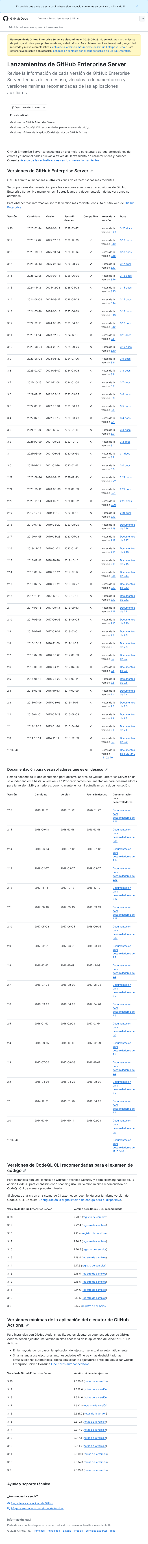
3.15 (113, 291)
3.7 (112, 386)
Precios (78, 1530)
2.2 (112, 718)
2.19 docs (125, 512)
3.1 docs (125, 453)
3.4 (113, 421)
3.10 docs (126, 346)
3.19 (113, 243)
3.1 (112, 457)
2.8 (112, 646)
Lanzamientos (54, 27)
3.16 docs (126, 275)
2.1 (112, 729)
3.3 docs (125, 429)
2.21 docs (125, 489)
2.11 (113, 611)
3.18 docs (126, 251)
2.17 (113, 540)
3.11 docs (125, 334)
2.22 (113, 481)
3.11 (113, 338)
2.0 (112, 741)
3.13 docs (126, 311)
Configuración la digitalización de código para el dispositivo (79, 1200)
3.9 (113, 362)
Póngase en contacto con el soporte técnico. (37, 1508)
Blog (113, 1530)
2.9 (112, 635)
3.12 (113, 326)
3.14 (113, 303)
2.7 (112, 658)
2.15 (113, 564)
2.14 (113, 575)
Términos (39, 1530)
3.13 (113, 315)
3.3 (113, 433)
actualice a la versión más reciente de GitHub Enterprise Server (89, 47)
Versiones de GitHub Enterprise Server (47, 170)
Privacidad (53, 1530)
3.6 (113, 398)
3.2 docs (125, 441)
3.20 (113, 232)
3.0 (113, 469)
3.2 (112, 445)
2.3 (112, 706)
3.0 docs (125, 465)
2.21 (113, 492)
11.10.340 (107, 757)
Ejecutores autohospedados (70, 1364)
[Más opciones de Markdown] (44, 107)
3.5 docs (125, 406)
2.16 (113, 552)
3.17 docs (125, 263)
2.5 (112, 682)
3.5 (113, 409)
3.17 (113, 267)
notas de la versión (96, 1381)
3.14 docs (126, 299)
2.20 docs (126, 500)
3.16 (113, 279)
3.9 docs (125, 358)
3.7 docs (125, 382)
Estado (67, 1530)
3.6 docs (125, 394)
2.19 (113, 516)
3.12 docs (125, 323)
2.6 (112, 670)
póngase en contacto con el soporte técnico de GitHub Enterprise (91, 50)
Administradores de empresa (26, 27)
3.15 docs (126, 287)
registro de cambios (94, 1216)
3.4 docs (125, 417)
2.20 (113, 504)
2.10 (113, 623)
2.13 (113, 587)
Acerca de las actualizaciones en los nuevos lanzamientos (59, 160)
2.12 (113, 599)
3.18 (113, 255)
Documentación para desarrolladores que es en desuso (55, 769)
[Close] (138, 6)
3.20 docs (126, 228)
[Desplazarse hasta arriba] (140, 1536)
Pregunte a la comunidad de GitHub (32, 1503)
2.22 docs (126, 477)
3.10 (113, 350)
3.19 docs (126, 240)
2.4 (112, 694)
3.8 (113, 374)
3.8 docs (125, 370)
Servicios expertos (96, 1530)
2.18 (113, 528)
